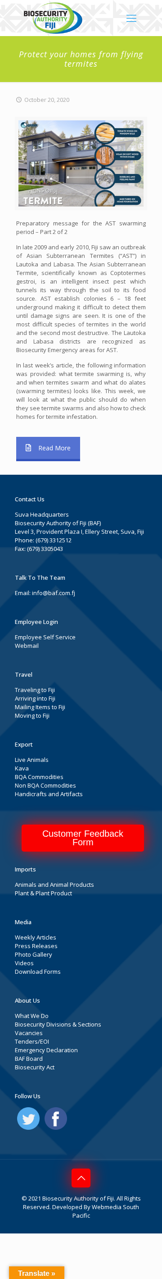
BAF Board (29, 1058)
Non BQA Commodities (45, 785)
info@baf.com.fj (53, 593)
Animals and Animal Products (54, 884)
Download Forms (38, 971)
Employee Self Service (45, 637)
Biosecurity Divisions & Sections (58, 1024)
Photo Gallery (33, 954)
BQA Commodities (39, 777)
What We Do (32, 1016)
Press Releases (36, 946)
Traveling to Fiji (35, 690)
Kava (22, 768)
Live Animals (32, 760)
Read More (54, 448)
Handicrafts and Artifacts (49, 794)
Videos (24, 963)
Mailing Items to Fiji (40, 707)
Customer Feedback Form (82, 838)
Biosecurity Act (34, 1067)
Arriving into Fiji (35, 698)
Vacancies (29, 1033)
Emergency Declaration (46, 1050)
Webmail (27, 646)
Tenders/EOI (32, 1041)
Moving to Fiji (32, 715)
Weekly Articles (35, 937)
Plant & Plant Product (43, 893)
